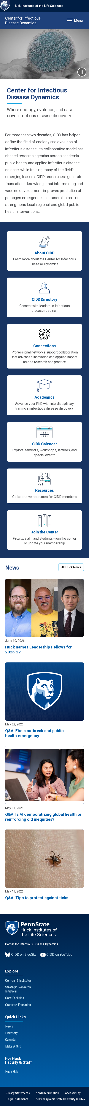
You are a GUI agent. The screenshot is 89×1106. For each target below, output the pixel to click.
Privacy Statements (18, 1093)
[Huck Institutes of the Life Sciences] (31, 928)
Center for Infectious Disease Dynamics (23, 20)
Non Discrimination (47, 1093)
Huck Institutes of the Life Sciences (38, 6)
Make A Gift (13, 1046)
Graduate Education (18, 1005)
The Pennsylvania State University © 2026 (59, 1099)
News (9, 1026)
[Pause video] (81, 72)
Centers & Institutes (18, 981)
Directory (11, 1033)
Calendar (11, 1040)
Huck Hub (11, 1072)
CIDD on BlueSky (24, 954)
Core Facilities (14, 998)
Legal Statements (17, 1099)
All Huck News (71, 567)
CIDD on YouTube (59, 954)
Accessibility (73, 1093)
